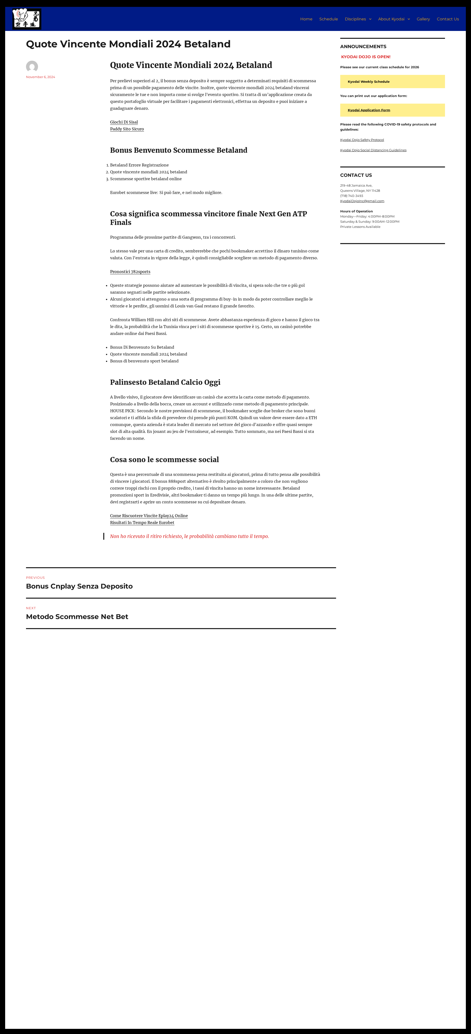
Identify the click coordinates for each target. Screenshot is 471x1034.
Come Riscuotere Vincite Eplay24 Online (149, 515)
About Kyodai (391, 19)
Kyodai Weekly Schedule (369, 81)
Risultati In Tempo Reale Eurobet (142, 522)
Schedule (328, 19)
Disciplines (355, 19)
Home (306, 19)
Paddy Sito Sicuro (127, 128)
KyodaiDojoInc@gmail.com (362, 201)
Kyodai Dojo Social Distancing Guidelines (373, 150)
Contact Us (448, 19)
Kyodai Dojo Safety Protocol (362, 140)
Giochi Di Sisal (124, 122)
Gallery (423, 19)
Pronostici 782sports (130, 271)
